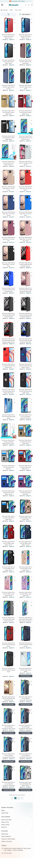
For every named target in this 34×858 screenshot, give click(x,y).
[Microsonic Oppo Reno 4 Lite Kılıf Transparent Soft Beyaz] (25, 152)
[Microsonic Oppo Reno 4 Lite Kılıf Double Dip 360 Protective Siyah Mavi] (25, 329)
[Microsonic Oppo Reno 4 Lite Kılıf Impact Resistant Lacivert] (25, 633)
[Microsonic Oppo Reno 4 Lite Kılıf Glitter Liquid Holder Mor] (25, 582)
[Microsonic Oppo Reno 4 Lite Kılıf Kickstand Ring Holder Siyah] (25, 380)
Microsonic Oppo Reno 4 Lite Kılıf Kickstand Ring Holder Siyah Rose (8, 391)
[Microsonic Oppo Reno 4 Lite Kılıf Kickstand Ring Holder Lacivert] (25, 354)
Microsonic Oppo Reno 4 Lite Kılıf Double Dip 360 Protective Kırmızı (25, 264)
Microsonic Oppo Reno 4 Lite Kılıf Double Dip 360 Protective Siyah (8, 315)
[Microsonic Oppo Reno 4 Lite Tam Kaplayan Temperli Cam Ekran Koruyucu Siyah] (25, 405)
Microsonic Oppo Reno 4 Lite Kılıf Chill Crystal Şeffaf (25, 670)
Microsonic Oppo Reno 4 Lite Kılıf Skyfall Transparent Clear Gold (25, 698)
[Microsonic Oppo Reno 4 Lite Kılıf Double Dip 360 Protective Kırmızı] (25, 253)
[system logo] (13, 5)
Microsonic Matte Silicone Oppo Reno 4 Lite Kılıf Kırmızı (25, 188)
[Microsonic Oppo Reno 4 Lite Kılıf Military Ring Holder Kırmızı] (8, 532)
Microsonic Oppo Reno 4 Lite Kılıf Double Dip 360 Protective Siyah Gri (25, 315)
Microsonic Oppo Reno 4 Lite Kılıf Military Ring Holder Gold (25, 518)
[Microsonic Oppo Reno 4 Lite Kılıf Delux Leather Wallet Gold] (8, 101)
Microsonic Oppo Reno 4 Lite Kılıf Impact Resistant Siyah (8, 670)
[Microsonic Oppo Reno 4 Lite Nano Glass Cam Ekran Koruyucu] (8, 152)
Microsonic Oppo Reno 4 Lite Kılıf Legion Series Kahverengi (25, 61)
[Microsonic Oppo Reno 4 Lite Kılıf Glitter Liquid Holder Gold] (25, 557)
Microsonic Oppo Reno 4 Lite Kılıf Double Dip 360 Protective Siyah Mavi (25, 340)
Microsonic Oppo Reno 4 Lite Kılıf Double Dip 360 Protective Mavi (8, 289)
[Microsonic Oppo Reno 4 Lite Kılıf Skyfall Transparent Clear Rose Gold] (25, 744)
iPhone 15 (4, 827)
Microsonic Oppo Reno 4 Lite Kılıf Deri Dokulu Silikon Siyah (8, 61)
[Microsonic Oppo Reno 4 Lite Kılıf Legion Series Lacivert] (8, 76)
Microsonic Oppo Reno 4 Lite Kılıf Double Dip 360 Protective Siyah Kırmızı (8, 340)
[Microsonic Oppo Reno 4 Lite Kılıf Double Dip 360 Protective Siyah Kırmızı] (8, 329)
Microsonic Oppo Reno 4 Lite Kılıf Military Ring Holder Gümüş (25, 784)
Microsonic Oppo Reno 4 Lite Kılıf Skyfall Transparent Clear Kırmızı (25, 727)
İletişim (3, 810)
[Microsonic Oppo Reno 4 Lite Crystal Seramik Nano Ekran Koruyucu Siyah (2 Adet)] (25, 608)
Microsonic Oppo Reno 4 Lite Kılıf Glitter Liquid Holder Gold (25, 568)
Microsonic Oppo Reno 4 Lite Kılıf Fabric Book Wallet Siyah (8, 518)
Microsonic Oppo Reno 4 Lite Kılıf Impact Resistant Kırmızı (8, 644)
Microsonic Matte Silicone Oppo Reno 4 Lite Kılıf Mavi (25, 213)
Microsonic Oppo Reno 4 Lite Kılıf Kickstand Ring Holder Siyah (25, 391)
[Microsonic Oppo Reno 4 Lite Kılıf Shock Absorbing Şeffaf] (8, 405)
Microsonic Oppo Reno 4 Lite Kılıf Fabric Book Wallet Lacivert (8, 492)
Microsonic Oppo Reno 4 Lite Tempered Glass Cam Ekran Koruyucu (25, 137)
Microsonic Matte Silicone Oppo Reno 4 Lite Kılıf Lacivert (8, 213)
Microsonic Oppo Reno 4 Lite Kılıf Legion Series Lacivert (8, 87)
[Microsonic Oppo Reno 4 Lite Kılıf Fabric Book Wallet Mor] (25, 481)
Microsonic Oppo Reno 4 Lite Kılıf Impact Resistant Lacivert (25, 644)
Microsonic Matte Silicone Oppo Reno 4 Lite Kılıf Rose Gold (25, 239)
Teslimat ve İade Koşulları (8, 839)
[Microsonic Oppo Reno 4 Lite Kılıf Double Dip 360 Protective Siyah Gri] (25, 304)
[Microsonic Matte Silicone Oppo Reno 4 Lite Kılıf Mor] (8, 228)
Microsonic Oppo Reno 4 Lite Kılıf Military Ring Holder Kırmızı (8, 543)
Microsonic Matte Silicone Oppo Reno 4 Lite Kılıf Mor (8, 239)
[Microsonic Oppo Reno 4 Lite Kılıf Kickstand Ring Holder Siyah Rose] (8, 380)
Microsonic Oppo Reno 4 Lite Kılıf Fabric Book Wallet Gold (25, 442)
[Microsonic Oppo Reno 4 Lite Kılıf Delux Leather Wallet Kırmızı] (25, 101)
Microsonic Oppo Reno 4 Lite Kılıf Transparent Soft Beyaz (25, 163)
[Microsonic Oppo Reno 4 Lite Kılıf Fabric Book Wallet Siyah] (8, 506)
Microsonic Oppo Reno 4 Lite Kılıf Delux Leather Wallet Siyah (8, 137)
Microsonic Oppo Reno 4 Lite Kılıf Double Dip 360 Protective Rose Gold (25, 289)
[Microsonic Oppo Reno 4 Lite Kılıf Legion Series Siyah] (25, 76)
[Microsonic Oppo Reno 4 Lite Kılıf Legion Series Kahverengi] (25, 50)
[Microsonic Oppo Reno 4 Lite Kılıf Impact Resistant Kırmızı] (8, 633)
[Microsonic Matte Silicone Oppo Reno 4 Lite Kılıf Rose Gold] (25, 228)
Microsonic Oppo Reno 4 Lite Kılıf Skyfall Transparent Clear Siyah (8, 784)
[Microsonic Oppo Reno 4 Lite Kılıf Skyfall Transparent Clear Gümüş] (8, 716)
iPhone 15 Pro (5, 822)
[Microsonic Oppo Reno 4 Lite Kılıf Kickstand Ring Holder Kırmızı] (8, 354)
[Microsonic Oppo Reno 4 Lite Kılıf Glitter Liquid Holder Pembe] (8, 582)
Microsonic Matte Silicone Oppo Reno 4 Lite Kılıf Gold (8, 188)
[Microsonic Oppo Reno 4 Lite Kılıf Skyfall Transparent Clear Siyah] (8, 772)
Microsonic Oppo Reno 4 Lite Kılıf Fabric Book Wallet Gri (8, 467)
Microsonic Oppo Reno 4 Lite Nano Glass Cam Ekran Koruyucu (8, 163)
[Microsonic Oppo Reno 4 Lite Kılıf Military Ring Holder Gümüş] (25, 772)
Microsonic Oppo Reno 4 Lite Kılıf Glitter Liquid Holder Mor (25, 594)
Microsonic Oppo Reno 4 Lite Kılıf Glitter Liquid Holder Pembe (8, 594)
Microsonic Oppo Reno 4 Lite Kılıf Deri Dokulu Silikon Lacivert (25, 36)
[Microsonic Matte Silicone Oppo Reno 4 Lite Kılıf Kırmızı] (25, 177)
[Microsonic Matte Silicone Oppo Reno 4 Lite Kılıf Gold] (8, 177)
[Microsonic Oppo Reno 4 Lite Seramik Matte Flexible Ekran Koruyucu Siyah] (8, 430)
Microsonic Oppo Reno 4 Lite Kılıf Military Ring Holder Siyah (8, 568)
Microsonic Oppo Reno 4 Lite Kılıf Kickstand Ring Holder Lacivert (25, 366)
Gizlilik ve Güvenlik (6, 841)
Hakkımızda (4, 834)
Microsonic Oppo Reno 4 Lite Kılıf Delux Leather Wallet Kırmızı (25, 112)
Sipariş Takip (4, 813)
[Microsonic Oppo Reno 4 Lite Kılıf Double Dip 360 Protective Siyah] (8, 304)
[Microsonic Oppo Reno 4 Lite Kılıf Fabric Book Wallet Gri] (8, 456)
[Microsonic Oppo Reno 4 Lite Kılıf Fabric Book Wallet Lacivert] (8, 481)
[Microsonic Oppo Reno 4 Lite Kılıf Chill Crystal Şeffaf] (25, 659)
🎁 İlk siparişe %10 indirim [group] (17, 1)
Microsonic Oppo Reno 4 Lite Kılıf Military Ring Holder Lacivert (25, 543)
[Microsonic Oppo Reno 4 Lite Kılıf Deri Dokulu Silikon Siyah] (8, 50)
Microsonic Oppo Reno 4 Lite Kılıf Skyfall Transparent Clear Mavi (8, 755)
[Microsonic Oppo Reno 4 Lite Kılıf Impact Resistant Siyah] (8, 659)
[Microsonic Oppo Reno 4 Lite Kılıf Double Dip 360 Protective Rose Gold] (25, 278)
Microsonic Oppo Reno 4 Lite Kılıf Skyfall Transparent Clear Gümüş (8, 727)
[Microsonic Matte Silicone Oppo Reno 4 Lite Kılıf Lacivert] (8, 202)
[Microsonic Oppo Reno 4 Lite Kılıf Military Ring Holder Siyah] (8, 557)
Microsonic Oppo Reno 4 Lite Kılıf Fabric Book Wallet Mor (25, 492)
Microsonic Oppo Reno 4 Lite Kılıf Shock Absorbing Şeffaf (8, 416)
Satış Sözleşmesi (6, 836)
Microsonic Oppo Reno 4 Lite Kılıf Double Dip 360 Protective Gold (8, 698)
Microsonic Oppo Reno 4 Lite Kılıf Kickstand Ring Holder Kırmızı (8, 366)
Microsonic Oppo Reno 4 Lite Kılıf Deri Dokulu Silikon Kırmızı (8, 36)
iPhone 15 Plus (5, 824)
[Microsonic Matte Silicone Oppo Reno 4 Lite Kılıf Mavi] (25, 202)
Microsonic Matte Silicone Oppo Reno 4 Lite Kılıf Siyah (8, 264)
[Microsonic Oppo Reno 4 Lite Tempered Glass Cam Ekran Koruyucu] (25, 126)
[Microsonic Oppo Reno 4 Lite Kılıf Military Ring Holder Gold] (25, 506)
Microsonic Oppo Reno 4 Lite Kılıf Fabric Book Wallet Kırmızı (25, 467)
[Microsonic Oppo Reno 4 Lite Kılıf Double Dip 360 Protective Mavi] (8, 278)
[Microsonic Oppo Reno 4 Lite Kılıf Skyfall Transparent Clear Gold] (25, 687)
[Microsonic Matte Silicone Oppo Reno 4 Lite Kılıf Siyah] (8, 253)
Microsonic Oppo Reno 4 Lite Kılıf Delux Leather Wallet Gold (8, 112)
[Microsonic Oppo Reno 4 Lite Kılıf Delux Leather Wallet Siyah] (8, 126)
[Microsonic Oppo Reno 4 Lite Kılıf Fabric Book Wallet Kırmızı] (25, 456)
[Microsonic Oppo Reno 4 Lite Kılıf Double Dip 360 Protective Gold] (8, 687)
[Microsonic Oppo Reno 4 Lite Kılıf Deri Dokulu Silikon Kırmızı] (8, 25)
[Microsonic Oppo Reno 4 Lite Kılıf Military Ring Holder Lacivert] (25, 532)
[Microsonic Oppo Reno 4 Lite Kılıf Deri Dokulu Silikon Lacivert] (25, 25)
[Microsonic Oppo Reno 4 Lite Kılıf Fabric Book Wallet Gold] (25, 430)
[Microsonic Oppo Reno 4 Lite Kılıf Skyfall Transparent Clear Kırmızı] (25, 716)
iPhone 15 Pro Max (6, 819)
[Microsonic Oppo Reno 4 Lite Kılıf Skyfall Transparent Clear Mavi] (8, 744)
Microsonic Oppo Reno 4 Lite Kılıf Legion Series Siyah (25, 87)
